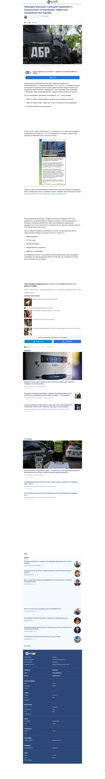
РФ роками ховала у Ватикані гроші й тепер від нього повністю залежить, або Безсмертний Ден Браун (47, 628)
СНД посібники (28, 714)
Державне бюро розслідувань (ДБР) (47, 289)
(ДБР (58, 95)
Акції (26, 723)
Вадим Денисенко (29, 574)
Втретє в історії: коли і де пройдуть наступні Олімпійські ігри (42, 609)
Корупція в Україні (34, 289)
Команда (54, 657)
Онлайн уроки (28, 709)
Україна (26, 289)
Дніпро (54, 685)
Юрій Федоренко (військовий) (32, 565)
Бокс (53, 697)
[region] (52, 118)
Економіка (33, 347)
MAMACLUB (55, 747)
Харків (54, 683)
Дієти (26, 733)
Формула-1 (27, 699)
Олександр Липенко (29, 611)
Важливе (27, 350)
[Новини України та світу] (26, 347)
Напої (53, 731)
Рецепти (26, 731)
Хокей (26, 697)
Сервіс (54, 723)
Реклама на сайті (28, 662)
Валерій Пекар (28, 620)
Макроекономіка (56, 740)
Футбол (26, 695)
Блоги (26, 675)
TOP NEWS (28, 439)
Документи (55, 662)
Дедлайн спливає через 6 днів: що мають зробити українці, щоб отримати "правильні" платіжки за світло (49, 383)
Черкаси (27, 688)
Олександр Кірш (28, 631)
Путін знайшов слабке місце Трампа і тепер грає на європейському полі (45, 618)
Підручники (55, 707)
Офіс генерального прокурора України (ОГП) (66, 289)
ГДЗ (25, 707)
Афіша (26, 755)
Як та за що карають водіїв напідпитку (34, 475)
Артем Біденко (28, 584)
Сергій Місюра (28, 639)
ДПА (53, 709)
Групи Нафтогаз (59, 85)
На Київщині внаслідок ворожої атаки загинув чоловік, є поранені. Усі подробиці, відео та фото (51, 483)
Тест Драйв (27, 721)
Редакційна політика (29, 292)
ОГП (50, 131)
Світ (26, 673)
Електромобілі (55, 721)
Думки (26, 558)
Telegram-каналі (54, 284)
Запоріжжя (27, 685)
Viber (71, 284)
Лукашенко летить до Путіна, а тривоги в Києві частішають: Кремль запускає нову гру (47, 571)
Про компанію (28, 657)
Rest (25, 554)
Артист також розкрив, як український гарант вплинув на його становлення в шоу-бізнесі (47, 409)
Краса (26, 757)
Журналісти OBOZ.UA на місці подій (60, 664)
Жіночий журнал (28, 760)
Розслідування (56, 673)
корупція (80, 289)
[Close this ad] (104, 770)
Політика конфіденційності (58, 659)
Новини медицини (29, 747)
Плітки (54, 755)
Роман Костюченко (34, 16)
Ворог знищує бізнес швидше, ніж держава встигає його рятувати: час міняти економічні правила (48, 580)
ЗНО (26, 711)
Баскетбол (55, 695)
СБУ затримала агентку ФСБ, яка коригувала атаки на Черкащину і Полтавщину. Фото (51, 494)
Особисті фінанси (45, 16)
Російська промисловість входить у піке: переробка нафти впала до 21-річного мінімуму (48, 562)
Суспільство (56, 675)
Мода (53, 757)
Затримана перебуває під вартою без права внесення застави (40, 497)
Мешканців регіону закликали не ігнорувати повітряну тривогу (40, 486)
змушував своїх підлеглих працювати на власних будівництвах (45, 194)
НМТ (53, 711)
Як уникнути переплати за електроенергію (35, 386)
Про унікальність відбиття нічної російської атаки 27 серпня (42, 636)
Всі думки (27, 646)
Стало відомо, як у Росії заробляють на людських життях (38, 397)
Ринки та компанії (29, 740)
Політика (55, 670)
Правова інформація (29, 659)
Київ (26, 683)
